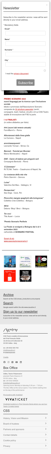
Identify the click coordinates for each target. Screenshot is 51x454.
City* (6, 60)
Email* (7, 29)
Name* (7, 39)
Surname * (9, 49)
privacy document (21, 73)
